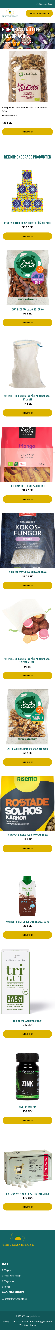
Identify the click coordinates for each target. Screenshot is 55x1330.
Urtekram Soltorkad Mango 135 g (27, 486)
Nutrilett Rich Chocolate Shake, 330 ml (27, 921)
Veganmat (9, 1281)
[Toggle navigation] (5, 20)
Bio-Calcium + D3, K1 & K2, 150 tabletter (27, 1193)
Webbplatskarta (27, 1325)
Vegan (7, 1270)
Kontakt (15, 1321)
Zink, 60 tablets (27, 1107)
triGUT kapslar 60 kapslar (27, 1020)
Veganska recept (12, 1275)
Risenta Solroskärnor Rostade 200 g (27, 835)
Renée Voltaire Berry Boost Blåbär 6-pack (27, 223)
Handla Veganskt (39, 13)
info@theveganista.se (44, 4)
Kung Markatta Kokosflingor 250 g (28, 572)
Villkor (25, 1321)
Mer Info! (27, 131)
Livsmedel (20, 107)
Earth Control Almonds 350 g (27, 309)
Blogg (7, 1286)
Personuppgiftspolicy (41, 1321)
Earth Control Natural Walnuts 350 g (27, 748)
